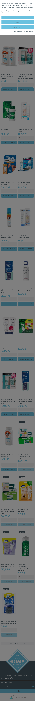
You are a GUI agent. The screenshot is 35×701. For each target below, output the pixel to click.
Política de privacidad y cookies (23, 31)
